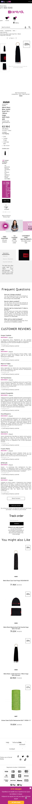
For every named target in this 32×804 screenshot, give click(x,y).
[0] (6, 18)
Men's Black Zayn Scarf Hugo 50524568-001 (16, 580)
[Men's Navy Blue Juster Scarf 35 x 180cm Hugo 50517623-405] (18, 53)
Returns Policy (5, 215)
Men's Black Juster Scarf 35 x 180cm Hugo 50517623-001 (16, 674)
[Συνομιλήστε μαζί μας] (27, 799)
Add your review (16, 505)
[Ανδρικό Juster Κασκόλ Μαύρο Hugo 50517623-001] (5, 153)
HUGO (20, 95)
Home (1, 30)
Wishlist (7, 20)
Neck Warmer (3, 32)
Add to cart (6, 201)
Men (14, 30)
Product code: (5, 121)
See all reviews (16, 498)
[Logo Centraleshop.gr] (16, 11)
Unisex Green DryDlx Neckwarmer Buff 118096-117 (16, 720)
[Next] (16, 38)
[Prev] (7, 38)
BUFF (16, 716)
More (8, 178)
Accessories (8, 30)
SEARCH (16, 523)
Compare (6, 209)
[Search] (29, 27)
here (19, 298)
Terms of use (6, 217)
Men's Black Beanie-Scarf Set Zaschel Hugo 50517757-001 (16, 628)
